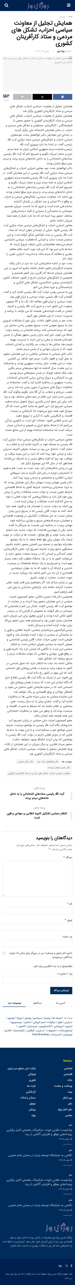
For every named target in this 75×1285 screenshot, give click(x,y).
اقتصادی (68, 1074)
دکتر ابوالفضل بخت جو (48, 761)
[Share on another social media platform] (22, 97)
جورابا (20, 1018)
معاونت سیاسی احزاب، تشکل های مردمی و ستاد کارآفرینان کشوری (39, 773)
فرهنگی (32, 1074)
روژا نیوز (61, 51)
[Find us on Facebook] (71, 1266)
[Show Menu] (68, 5)
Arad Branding (40, 1035)
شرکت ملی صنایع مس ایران (22, 1068)
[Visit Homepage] (38, 5)
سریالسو (37, 1018)
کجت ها (31, 1086)
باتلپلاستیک (19, 1030)
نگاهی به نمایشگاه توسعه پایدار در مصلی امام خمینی (40, 1155)
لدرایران (68, 1022)
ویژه (33, 1115)
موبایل (32, 1104)
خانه (70, 16)
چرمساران (32, 1026)
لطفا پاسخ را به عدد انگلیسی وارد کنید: (52, 966)
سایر (70, 1104)
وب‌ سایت (67, 937)
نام (69, 904)
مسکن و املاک (28, 1098)
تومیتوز (11, 1018)
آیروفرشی (58, 1026)
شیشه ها (57, 1018)
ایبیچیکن (67, 1035)
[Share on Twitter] (42, 97)
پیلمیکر (47, 1018)
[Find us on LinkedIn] (60, 1266)
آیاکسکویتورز (45, 1026)
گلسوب (21, 1026)
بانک (69, 1080)
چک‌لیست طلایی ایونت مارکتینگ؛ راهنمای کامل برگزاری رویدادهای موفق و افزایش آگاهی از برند (39, 1132)
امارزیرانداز (56, 1035)
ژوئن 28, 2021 (42, 51)
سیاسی (62, 16)
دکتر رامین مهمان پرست (59, 767)
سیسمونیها (16, 1022)
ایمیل (68, 920)
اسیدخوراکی (39, 1022)
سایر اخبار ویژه (65, 1109)
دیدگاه (67, 857)
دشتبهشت (51, 1030)
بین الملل (67, 1098)
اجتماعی (68, 1068)
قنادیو (8, 1030)
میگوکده (51, 1022)
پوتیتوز (28, 1018)
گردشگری (31, 1092)
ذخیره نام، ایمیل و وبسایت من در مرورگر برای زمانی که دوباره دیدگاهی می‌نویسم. (40, 955)
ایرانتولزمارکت (65, 1030)
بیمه (70, 1092)
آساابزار (27, 1022)
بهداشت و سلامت (63, 1086)
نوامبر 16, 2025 (64, 1160)
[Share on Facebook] (62, 97)
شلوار (59, 1022)
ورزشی (32, 1109)
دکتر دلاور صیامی (25, 761)
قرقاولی (30, 1030)
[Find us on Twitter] (66, 1266)
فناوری (32, 1080)
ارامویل (68, 1026)
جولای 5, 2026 (64, 1139)
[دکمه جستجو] (6, 5)
